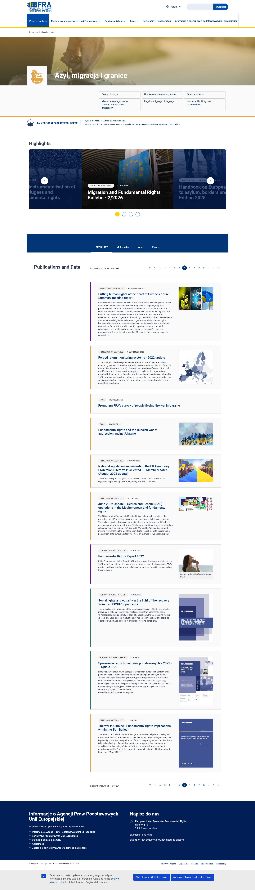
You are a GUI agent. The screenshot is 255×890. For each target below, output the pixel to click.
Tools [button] (132, 21)
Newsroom (148, 21)
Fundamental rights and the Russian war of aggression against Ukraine (127, 431)
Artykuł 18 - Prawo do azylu (114, 121)
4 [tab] (137, 214)
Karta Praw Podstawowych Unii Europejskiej (55, 836)
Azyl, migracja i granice (45, 32)
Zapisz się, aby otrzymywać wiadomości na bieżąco (59, 847)
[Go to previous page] (155, 267)
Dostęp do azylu (110, 94)
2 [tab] (124, 214)
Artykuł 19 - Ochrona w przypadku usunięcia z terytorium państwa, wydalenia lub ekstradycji (141, 124)
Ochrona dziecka (195, 94)
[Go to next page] (213, 267)
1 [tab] (117, 214)
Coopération (164, 21)
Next (210, 180)
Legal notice (183, 864)
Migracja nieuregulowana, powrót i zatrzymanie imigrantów (115, 104)
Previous (44, 180)
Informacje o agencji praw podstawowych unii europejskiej (206, 21)
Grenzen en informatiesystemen (160, 94)
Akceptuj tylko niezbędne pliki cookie (192, 877)
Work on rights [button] (36, 21)
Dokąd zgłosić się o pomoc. (46, 839)
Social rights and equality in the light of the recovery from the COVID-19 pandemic (133, 602)
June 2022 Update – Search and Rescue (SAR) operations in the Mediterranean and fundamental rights (132, 507)
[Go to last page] (218, 267)
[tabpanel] (127, 179)
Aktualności (38, 843)
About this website (168, 864)
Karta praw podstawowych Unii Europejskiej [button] (74, 21)
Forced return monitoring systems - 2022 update (131, 357)
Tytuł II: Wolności (92, 121)
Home (31, 32)
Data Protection (207, 864)
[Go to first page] (150, 267)
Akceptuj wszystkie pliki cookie (151, 877)
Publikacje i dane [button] (114, 21)
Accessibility (221, 864)
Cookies (194, 864)
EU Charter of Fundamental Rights (57, 122)
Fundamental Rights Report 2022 (121, 556)
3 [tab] (131, 214)
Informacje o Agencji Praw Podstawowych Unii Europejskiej (63, 832)
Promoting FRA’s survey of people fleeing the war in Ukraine (139, 405)
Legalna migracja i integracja (159, 101)
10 (204, 268)
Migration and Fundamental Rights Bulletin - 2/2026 (124, 194)
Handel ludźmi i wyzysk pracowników (199, 103)
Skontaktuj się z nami (141, 834)
